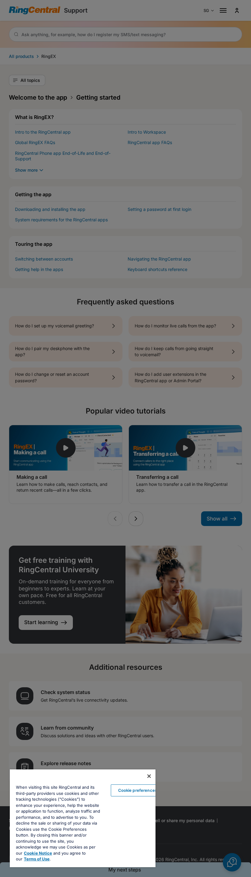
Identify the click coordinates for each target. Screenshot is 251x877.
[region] (82, 818)
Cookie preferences (137, 790)
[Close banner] (149, 776)
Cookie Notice (38, 853)
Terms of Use (37, 858)
